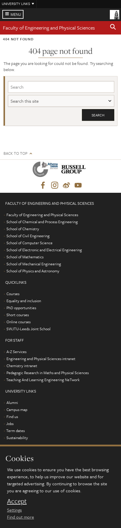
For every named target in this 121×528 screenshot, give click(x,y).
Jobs (10, 423)
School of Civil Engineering (28, 236)
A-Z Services (16, 352)
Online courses (18, 322)
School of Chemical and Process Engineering (42, 222)
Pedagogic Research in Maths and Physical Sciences (47, 373)
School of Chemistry (22, 229)
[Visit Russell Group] (74, 170)
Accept (17, 501)
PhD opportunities (21, 308)
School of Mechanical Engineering (33, 264)
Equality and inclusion (23, 301)
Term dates (15, 431)
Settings (14, 510)
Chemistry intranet (21, 366)
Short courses (17, 315)
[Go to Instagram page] (54, 185)
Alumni (12, 402)
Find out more (20, 517)
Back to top (15, 153)
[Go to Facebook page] (42, 185)
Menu (16, 14)
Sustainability (17, 438)
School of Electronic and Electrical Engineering (44, 250)
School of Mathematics (24, 257)
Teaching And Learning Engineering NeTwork (43, 380)
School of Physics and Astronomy (32, 271)
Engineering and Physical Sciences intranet (40, 359)
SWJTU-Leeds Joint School (28, 329)
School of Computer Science (29, 243)
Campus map (16, 409)
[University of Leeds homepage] (114, 14)
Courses (12, 294)
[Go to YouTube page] (78, 185)
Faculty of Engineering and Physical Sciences (49, 27)
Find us (12, 416)
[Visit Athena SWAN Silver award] (46, 170)
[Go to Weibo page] (66, 185)
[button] (113, 28)
